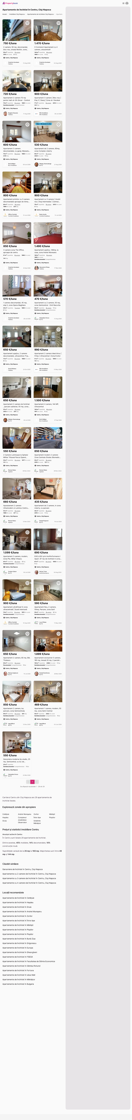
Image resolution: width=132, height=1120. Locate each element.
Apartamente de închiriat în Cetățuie (18, 898)
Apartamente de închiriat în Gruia (16, 907)
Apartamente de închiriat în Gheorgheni (19, 952)
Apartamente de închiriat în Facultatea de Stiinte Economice (28, 961)
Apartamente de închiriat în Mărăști (17, 925)
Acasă (4, 14)
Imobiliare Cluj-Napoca (17, 14)
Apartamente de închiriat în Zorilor (17, 916)
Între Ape (37, 817)
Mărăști (52, 814)
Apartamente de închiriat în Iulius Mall (18, 975)
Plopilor (52, 817)
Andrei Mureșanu (24, 814)
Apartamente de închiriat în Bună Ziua (18, 939)
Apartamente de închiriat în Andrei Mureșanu (22, 911)
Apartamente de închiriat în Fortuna (18, 970)
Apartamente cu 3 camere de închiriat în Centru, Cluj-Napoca (29, 878)
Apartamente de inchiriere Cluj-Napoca (40, 14)
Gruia (4, 821)
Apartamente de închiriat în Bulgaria (18, 984)
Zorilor (36, 814)
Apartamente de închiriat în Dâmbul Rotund (21, 966)
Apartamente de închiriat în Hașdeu (17, 902)
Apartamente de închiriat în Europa (17, 948)
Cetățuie (5, 814)
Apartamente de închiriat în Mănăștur (18, 979)
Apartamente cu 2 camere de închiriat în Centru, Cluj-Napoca (29, 874)
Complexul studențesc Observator (22, 819)
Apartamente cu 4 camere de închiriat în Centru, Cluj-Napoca (29, 883)
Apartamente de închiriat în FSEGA (17, 957)
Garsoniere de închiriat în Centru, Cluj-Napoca (22, 869)
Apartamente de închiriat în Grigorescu (19, 943)
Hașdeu (5, 817)
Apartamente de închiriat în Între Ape (18, 920)
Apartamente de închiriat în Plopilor (17, 930)
